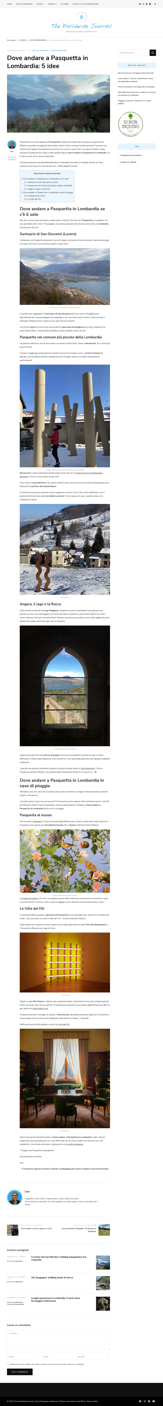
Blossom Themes (59, 1401)
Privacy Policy (92, 1401)
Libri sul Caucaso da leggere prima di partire (136, 73)
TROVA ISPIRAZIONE (58, 50)
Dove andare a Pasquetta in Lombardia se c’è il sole (45, 179)
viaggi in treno (128, 162)
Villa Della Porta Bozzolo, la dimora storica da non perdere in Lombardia (137, 93)
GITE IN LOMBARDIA (24, 4)
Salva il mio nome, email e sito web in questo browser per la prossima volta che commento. (47, 1364)
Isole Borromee (88, 768)
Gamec (61, 902)
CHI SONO (65, 4)
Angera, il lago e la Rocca (37, 189)
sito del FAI (64, 1024)
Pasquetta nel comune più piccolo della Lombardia (48, 185)
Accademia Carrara (29, 898)
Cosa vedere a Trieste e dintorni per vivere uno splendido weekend (135, 80)
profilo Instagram (75, 1144)
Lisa (12, 151)
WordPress (81, 1401)
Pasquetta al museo (34, 196)
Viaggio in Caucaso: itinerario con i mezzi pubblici (134, 102)
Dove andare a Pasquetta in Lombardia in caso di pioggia (47, 192)
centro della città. (40, 1008)
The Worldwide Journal (81, 26)
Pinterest (66, 1168)
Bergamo (38, 821)
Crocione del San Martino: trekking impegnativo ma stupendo (58, 1258)
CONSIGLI (52, 4)
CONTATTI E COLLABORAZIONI (86, 4)
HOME (9, 4)
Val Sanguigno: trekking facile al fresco (52, 1277)
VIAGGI (40, 4)
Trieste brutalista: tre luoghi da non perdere (136, 87)
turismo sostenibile (131, 155)
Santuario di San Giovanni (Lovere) (41, 182)
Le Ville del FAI (32, 199)
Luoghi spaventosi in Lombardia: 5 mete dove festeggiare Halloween (55, 1299)
